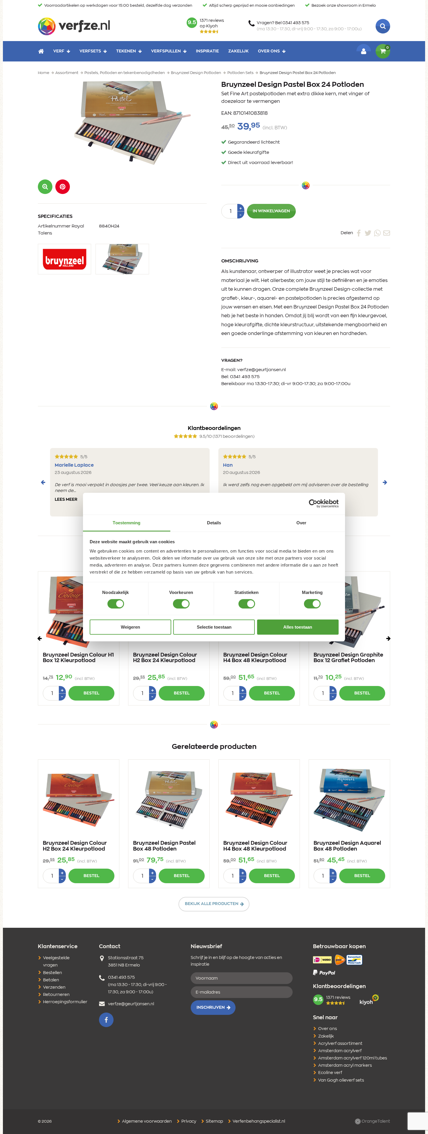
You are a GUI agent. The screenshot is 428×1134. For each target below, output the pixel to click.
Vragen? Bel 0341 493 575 (309, 26)
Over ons (269, 51)
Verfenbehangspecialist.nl (258, 1121)
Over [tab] (301, 522)
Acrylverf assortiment (340, 1044)
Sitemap (214, 1121)
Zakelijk (238, 51)
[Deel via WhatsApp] (377, 232)
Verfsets (90, 51)
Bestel (91, 693)
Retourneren (56, 995)
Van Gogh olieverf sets (341, 1080)
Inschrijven (211, 1008)
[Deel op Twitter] (368, 232)
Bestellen (52, 973)
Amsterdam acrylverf (340, 1051)
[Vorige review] (43, 482)
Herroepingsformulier (65, 1002)
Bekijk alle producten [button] (211, 904)
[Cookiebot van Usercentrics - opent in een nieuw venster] (313, 503)
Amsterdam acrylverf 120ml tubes (352, 1058)
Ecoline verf (330, 1073)
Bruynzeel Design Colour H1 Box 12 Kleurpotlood (78, 658)
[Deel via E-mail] (386, 232)
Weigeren (130, 627)
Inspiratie (207, 51)
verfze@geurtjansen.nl (261, 370)
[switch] (181, 604)
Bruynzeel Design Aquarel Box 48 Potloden (347, 846)
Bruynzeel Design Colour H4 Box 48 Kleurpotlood (255, 658)
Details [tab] (214, 522)
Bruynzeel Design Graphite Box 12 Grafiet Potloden (348, 658)
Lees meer (66, 500)
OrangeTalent (375, 1121)
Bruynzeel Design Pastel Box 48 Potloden (164, 846)
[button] (62, 186)
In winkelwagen (271, 211)
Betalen (51, 980)
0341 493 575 (245, 377)
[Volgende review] (385, 482)
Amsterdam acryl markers (345, 1066)
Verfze (74, 26)
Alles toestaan (297, 627)
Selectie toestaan (214, 627)
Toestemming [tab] (126, 522)
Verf (58, 51)
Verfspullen (166, 51)
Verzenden (54, 987)
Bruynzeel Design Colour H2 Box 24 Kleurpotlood (165, 658)
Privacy (188, 1121)
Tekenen (126, 51)
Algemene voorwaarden (146, 1121)
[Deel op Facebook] (358, 232)
